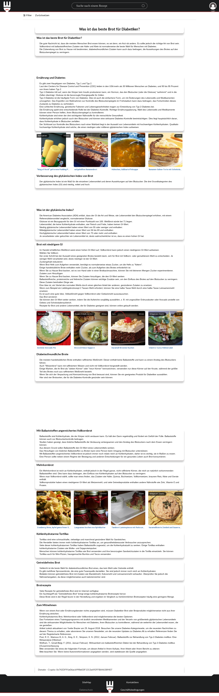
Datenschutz (86, 690)
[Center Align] (144, 4)
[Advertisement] (109, 66)
